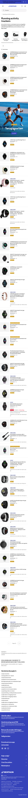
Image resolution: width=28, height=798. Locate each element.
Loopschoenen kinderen (7, 683)
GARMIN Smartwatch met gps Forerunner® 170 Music (17, 390)
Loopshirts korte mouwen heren (8, 679)
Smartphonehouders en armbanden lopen (11, 681)
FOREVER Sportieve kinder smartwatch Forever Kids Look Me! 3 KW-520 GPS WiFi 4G (18, 625)
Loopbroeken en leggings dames (9, 696)
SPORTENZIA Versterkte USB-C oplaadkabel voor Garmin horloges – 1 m (18, 436)
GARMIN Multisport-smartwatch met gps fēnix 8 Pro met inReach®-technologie (18, 91)
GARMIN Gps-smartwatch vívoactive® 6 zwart (16, 267)
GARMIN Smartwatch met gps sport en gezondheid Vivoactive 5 (18, 65)
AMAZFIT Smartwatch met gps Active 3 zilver (17, 311)
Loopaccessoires (5, 673)
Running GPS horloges (6, 39)
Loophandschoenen (6, 708)
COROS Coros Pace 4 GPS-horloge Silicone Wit (18, 570)
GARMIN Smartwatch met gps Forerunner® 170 (17, 581)
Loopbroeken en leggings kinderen (9, 702)
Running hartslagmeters (15, 39)
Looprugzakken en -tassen (7, 675)
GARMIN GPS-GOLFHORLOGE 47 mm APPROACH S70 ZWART (18, 421)
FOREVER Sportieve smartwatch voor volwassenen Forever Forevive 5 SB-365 (18, 608)
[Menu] (2, 6)
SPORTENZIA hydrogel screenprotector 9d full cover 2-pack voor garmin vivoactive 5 (17, 379)
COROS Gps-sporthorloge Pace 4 (18, 139)
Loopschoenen (4, 700)
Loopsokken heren (5, 709)
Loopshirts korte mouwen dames (9, 689)
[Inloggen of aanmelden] (22, 6)
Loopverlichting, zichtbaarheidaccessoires (11, 692)
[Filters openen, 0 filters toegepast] (3, 45)
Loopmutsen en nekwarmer (7, 704)
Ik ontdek (14, 133)
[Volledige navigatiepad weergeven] (1, 14)
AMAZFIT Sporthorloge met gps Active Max (17, 280)
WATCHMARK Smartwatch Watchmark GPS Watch (16, 404)
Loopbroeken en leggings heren (8, 694)
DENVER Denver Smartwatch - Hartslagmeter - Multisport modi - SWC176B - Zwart (18, 529)
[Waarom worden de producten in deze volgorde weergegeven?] (2, 49)
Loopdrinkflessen (5, 698)
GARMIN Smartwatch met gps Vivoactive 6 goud (17, 167)
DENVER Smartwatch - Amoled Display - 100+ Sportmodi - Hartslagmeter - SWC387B (17, 212)
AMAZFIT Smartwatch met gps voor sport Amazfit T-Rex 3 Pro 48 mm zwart (18, 256)
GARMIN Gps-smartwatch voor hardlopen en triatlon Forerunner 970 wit (17, 555)
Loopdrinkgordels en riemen (8, 690)
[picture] (4, 56)
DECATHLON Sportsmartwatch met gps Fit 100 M (18, 339)
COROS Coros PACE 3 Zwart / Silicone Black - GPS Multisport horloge (17, 491)
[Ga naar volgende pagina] (19, 643)
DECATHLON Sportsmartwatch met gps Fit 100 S (18, 230)
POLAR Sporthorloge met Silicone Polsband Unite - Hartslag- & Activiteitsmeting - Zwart (18, 463)
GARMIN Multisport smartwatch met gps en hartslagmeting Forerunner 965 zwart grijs (18, 53)
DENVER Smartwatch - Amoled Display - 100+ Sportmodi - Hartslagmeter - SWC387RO (17, 182)
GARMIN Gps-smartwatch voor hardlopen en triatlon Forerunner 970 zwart (17, 154)
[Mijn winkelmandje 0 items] (25, 6)
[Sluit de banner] (26, 2)
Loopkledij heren (5, 685)
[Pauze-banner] (24, 2)
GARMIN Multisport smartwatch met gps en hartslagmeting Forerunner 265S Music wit (18, 243)
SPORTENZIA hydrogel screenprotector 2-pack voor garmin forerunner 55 (18, 543)
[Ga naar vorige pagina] (8, 643)
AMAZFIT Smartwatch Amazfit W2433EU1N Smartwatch (17, 515)
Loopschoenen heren (6, 677)
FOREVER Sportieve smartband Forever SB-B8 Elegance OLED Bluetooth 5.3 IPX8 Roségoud (17, 295)
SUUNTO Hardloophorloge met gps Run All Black (18, 501)
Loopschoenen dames (6, 687)
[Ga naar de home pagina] (12, 6)
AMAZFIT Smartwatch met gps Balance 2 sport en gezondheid (17, 364)
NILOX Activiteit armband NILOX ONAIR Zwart (17, 477)
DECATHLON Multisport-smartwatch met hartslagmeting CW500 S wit (18, 593)
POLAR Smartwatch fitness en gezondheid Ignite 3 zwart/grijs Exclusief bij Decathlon (17, 352)
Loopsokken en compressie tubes (9, 706)
